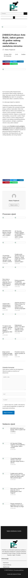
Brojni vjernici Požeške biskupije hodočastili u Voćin (8, 353)
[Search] (25, 13)
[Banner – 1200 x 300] (14, 29)
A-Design (19, 574)
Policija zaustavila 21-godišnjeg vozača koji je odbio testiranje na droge (20, 282)
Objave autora (14, 205)
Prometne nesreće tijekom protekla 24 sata (20, 353)
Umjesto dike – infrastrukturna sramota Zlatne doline (7, 306)
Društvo (23, 54)
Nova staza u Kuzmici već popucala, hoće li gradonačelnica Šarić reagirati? (7, 282)
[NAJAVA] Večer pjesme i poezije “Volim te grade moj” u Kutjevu (7, 233)
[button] (14, 17)
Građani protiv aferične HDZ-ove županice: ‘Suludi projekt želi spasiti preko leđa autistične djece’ (19, 258)
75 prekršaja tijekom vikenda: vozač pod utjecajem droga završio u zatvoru (7, 258)
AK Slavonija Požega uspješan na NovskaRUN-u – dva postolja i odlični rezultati (20, 234)
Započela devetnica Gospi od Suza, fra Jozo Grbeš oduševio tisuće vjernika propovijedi (20, 305)
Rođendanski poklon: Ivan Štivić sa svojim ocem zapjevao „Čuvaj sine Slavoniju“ (20, 328)
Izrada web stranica (11, 574)
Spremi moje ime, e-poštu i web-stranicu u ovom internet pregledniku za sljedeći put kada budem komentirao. (14, 406)
